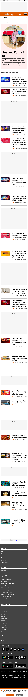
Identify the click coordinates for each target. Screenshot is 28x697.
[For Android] (7, 666)
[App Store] (20, 657)
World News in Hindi (6, 581)
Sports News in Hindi (6, 585)
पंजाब (2, 631)
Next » (17, 540)
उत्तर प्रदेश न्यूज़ (4, 614)
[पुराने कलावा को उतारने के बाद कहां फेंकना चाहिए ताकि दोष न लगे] (5, 442)
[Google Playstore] (7, 657)
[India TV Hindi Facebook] (20, 0)
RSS (24, 677)
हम (1, 553)
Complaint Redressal (16, 677)
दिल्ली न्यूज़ (3, 616)
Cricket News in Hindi (6, 588)
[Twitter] (3, 56)
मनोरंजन (18, 18)
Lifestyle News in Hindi (7, 598)
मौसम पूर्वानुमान (4, 570)
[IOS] (17, 0)
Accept (10, 695)
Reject (19, 695)
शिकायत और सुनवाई (5, 558)
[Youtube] (15, 649)
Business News (5, 590)
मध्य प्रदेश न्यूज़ (4, 623)
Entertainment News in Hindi (8, 583)
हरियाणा (2, 633)
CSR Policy (6, 677)
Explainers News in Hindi (7, 594)
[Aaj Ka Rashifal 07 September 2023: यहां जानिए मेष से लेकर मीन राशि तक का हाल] (5, 509)
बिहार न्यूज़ (3, 620)
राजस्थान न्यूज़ (4, 627)
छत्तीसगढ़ (3, 636)
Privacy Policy (21, 675)
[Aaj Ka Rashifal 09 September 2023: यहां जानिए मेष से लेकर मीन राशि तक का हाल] (5, 185)
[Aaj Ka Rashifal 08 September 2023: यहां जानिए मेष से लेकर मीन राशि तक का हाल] (5, 345)
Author (5, 22)
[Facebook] (3, 649)
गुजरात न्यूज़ (3, 629)
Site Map (4, 675)
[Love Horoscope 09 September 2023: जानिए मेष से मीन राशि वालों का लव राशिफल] (5, 240)
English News (4, 562)
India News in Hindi (6, 579)
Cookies (3, 690)
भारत (10, 18)
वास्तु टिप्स (13, 295)
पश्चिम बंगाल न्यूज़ (4, 618)
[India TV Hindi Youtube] (22, 0)
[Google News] (22, 649)
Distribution (16, 679)
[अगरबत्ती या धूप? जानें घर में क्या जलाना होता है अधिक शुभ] (5, 408)
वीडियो (5, 18)
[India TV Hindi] (9, 14)
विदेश (14, 18)
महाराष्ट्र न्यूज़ (4, 625)
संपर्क (2, 551)
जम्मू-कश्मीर (3, 638)
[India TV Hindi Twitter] (21, 0)
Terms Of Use (12, 675)
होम (1, 18)
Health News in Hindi (6, 596)
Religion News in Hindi (6, 592)
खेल (23, 18)
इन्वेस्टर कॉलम (4, 560)
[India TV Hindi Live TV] (25, 14)
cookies (16, 693)
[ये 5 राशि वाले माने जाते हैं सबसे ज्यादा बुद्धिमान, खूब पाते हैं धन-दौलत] (5, 527)
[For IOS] (20, 666)
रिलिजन (13, 186)
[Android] (18, 0)
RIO (10, 679)
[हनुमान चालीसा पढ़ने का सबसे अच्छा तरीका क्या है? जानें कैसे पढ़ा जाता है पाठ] (5, 363)
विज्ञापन (2, 555)
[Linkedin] (19, 649)
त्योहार (13, 134)
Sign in (25, 0)
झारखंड (2, 640)
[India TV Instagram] (11, 649)
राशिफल (13, 85)
